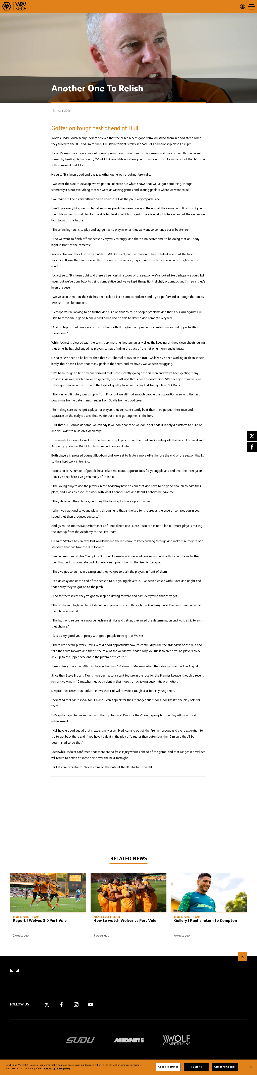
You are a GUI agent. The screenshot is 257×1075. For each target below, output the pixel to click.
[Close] (250, 1067)
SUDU (80, 1040)
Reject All (196, 1067)
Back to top (242, 956)
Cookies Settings (168, 1067)
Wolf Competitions (177, 1040)
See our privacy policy (57, 1069)
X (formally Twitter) (252, 436)
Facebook (252, 447)
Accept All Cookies (225, 1067)
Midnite (128, 1040)
